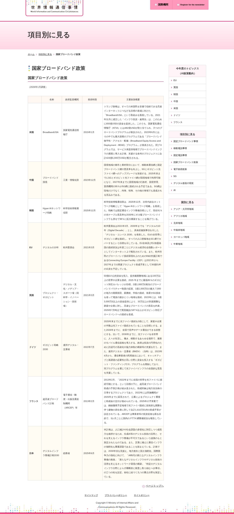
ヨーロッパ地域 (181, 237)
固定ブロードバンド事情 (186, 141)
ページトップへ (155, 485)
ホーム (31, 54)
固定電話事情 (180, 155)
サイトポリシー (141, 495)
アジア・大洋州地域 (184, 209)
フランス (178, 122)
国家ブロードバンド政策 (186, 162)
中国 (176, 101)
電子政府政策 (180, 169)
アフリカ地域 (180, 216)
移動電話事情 (180, 148)
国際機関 (163, 4)
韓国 (176, 94)
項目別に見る (45, 54)
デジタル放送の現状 (184, 183)
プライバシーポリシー (116, 495)
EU (175, 80)
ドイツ (177, 115)
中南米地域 (179, 230)
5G (175, 176)
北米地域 (178, 223)
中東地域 (178, 244)
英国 (176, 87)
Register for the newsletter (192, 5)
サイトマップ (91, 495)
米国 (176, 108)
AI (175, 190)
